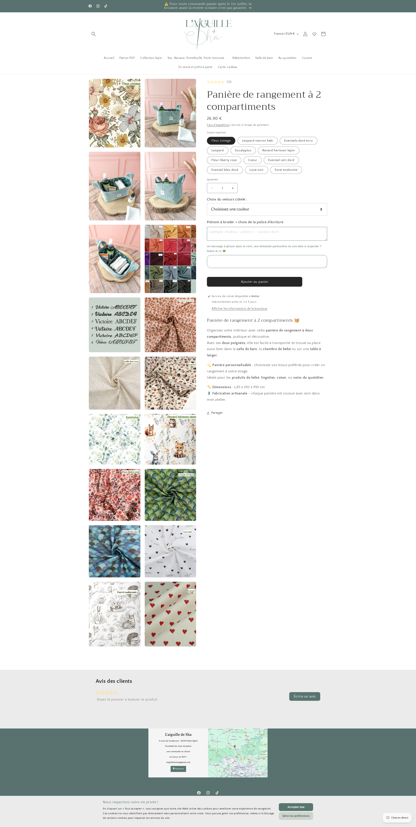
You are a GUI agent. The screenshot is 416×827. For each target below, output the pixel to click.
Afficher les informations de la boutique (239, 308)
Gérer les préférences (296, 815)
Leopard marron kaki (257, 140)
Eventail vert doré (281, 160)
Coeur (252, 160)
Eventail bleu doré (224, 170)
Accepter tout (296, 807)
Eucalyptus (243, 150)
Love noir (257, 170)
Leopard (217, 150)
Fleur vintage (221, 140)
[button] (93, 34)
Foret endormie (286, 170)
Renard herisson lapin (278, 150)
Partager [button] (217, 413)
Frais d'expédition (218, 125)
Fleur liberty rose (224, 160)
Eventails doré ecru (298, 140)
